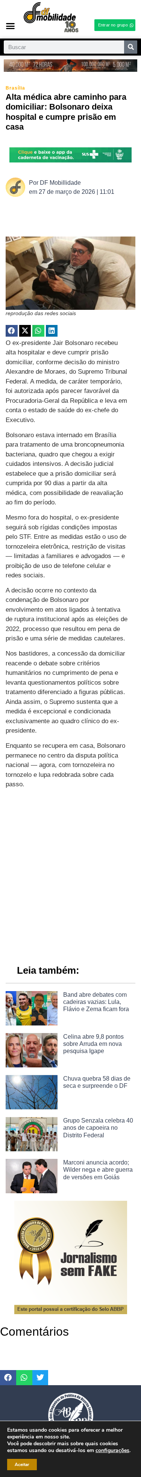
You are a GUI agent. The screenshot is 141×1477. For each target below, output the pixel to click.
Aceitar (22, 1465)
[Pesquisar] (130, 47)
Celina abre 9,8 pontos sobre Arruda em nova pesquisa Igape (93, 1043)
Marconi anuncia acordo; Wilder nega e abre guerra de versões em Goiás (98, 1169)
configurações (112, 1450)
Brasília (15, 88)
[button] (10, 26)
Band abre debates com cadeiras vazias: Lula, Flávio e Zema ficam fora (96, 1001)
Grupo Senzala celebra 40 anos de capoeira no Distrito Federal (98, 1127)
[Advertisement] (70, 873)
